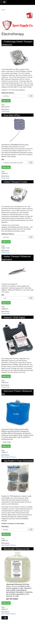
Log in (3, 10)
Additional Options (7, 93)
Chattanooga (5, 111)
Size (2, 159)
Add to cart (6, 101)
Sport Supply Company (8, 457)
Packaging (4, 526)
